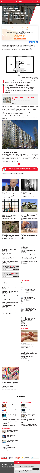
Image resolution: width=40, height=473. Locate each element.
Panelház (15, 173)
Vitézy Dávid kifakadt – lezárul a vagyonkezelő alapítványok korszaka (10, 262)
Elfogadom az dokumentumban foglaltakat (27, 471)
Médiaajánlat (11, 466)
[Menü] (1, 1)
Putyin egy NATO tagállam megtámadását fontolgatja (9, 194)
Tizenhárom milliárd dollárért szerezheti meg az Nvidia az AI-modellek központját (30, 309)
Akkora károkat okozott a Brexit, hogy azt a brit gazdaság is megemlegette (10, 292)
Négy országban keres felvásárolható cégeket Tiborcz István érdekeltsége (30, 318)
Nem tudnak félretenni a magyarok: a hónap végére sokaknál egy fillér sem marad (9, 313)
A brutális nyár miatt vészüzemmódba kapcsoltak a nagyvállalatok (28, 420)
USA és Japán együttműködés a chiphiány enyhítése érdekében (12, 404)
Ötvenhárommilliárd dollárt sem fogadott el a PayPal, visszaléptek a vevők (32, 283)
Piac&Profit (15, 22)
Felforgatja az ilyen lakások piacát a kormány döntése (10, 296)
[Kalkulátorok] (32, 1)
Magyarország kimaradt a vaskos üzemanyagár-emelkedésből (29, 251)
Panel (11, 173)
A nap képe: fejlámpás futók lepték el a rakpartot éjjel (29, 262)
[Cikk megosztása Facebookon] (30, 42)
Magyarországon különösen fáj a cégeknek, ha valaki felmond (31, 404)
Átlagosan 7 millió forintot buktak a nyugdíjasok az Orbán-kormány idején (29, 237)
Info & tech (4, 402)
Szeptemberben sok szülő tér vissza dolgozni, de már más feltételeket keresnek (10, 299)
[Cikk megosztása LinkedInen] (37, 42)
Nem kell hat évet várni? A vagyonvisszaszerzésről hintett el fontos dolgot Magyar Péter (10, 254)
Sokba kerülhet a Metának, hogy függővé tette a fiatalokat (12, 431)
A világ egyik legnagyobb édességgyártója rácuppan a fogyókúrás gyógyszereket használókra (10, 422)
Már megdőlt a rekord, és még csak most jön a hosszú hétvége (29, 360)
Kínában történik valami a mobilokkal (11, 436)
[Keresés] (38, 1)
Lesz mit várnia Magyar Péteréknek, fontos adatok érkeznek (9, 309)
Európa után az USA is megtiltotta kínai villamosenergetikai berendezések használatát (12, 410)
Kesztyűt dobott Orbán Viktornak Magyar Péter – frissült (29, 194)
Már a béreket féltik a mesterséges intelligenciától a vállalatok (9, 426)
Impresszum (4, 466)
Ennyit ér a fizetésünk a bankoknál (8, 386)
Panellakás (21, 173)
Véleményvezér (5, 177)
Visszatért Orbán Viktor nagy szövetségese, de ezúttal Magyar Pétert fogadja (29, 254)
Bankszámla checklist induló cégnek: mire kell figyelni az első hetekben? (31, 415)
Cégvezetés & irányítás (26, 402)
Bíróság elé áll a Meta (6, 445)
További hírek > (24, 325)
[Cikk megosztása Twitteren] (33, 42)
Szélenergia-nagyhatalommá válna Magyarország (27, 357)
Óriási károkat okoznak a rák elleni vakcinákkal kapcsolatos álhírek (10, 246)
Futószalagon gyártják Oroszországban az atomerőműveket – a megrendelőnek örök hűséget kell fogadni (28, 246)
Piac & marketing (6, 428)
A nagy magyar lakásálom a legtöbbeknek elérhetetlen (9, 390)
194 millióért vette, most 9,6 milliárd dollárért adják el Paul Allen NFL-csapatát (30, 298)
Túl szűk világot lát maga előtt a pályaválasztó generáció (10, 288)
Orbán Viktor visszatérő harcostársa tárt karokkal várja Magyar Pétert (9, 258)
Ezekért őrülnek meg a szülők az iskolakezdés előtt (12, 441)
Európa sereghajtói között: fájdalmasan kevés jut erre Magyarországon (27, 346)
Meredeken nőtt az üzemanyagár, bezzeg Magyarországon (9, 250)
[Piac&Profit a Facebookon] (9, 464)
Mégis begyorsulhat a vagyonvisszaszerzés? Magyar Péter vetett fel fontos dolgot (28, 258)
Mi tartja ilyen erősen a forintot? (7, 282)
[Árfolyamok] (35, 1)
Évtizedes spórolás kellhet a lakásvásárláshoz (10, 302)
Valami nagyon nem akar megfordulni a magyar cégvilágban (31, 409)
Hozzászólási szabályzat (6, 467)
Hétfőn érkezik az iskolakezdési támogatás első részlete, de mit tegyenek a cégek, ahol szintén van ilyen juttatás (29, 425)
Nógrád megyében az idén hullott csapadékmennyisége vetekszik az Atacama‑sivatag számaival (10, 237)
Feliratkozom (16, 269)
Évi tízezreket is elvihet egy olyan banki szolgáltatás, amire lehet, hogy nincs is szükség (29, 353)
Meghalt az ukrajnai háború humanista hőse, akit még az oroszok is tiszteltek (9, 215)
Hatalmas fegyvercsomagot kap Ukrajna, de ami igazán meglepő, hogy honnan (29, 215)
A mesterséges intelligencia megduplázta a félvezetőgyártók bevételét (12, 415)
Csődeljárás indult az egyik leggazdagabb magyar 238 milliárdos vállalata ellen (30, 290)
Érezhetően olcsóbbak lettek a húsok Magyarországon (8, 306)
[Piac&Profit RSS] (11, 464)
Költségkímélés (5, 173)
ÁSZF (7, 466)
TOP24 (4, 244)
